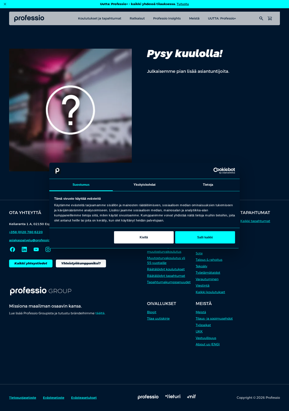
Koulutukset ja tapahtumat (99, 18)
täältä (100, 313)
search (261, 18)
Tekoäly (201, 266)
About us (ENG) (208, 344)
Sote (199, 253)
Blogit (151, 312)
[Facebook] (12, 249)
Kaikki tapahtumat (255, 221)
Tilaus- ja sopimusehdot (214, 318)
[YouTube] (36, 249)
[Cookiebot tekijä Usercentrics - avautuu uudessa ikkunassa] (216, 171)
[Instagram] (48, 249)
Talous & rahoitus (209, 259)
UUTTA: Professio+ (222, 18)
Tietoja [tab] (208, 184)
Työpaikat (203, 325)
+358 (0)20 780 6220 (26, 232)
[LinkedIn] (24, 249)
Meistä (194, 18)
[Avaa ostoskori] (269, 18)
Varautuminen (207, 279)
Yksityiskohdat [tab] (144, 184)
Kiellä (144, 237)
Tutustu (183, 4)
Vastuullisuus (206, 338)
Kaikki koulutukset (210, 292)
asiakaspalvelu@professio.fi (31, 240)
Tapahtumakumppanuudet (169, 282)
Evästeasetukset (84, 397)
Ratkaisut (137, 18)
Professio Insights (167, 18)
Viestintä (202, 285)
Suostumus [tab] (81, 184)
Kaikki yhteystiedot (30, 263)
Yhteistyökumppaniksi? (81, 263)
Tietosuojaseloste (22, 397)
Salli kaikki (205, 237)
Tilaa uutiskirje (158, 318)
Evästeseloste (53, 397)
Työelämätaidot (208, 272)
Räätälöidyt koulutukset (166, 269)
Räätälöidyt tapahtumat (166, 276)
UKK (199, 331)
